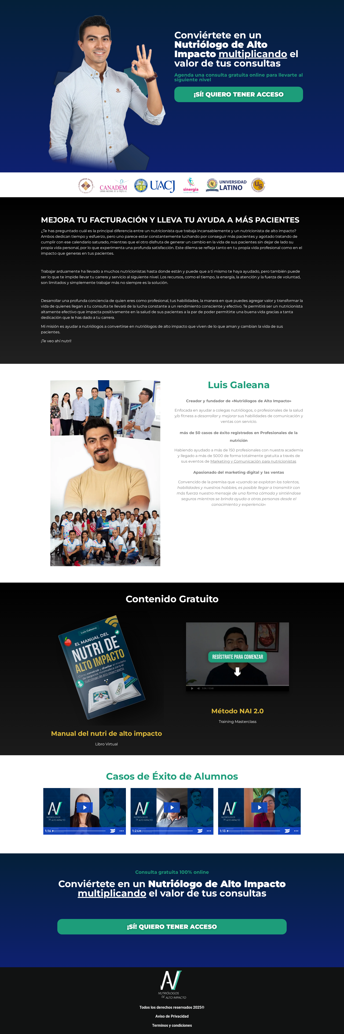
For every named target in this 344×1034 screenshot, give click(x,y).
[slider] (79, 831)
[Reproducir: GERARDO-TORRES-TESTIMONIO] (172, 807)
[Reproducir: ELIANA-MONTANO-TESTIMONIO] (85, 807)
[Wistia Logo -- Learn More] (112, 831)
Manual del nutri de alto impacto (106, 733)
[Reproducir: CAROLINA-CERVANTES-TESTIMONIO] (259, 807)
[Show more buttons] (121, 831)
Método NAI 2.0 (237, 711)
